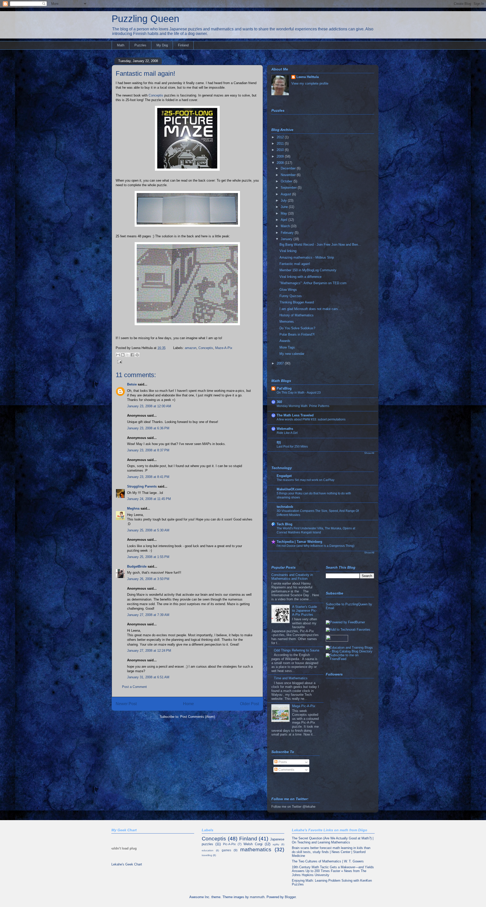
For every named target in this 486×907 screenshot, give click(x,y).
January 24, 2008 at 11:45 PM (149, 499)
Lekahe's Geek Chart (126, 864)
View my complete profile (309, 83)
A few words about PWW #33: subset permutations (311, 419)
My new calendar (291, 354)
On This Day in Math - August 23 (299, 392)
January (287, 239)
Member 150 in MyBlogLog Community (307, 270)
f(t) (279, 442)
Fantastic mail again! (145, 73)
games (226, 850)
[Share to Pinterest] (137, 354)
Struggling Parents (142, 486)
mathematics (255, 849)
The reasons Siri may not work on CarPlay (305, 480)
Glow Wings (288, 290)
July (284, 200)
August (286, 194)
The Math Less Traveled (295, 415)
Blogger (290, 897)
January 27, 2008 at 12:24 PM (149, 650)
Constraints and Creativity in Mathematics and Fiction (292, 577)
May (284, 213)
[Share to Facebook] (132, 354)
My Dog (162, 45)
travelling (207, 855)
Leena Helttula (307, 77)
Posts (282, 762)
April (284, 220)
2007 (281, 363)
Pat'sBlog (284, 388)
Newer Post (126, 704)
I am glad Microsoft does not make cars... (310, 309)
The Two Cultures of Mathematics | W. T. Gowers (328, 861)
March (286, 226)
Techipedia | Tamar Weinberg (299, 542)
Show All (369, 453)
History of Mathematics (296, 315)
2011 (281, 143)
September (289, 187)
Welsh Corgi (253, 844)
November (289, 175)
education (207, 850)
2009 (281, 156)
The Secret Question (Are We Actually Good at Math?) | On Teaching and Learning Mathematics (332, 840)
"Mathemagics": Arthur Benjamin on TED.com (313, 283)
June (285, 207)
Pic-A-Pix (229, 844)
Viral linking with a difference (300, 277)
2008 (281, 163)
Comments (285, 769)
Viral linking (287, 251)
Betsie (132, 384)
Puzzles (140, 45)
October (287, 181)
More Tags (287, 347)
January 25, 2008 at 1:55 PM (148, 557)
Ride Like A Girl (287, 433)
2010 (281, 150)
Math (120, 45)
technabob (285, 507)
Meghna (133, 508)
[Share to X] (127, 354)
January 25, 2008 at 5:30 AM (148, 530)
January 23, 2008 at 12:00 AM (149, 406)
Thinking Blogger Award (296, 302)
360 (279, 402)
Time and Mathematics (291, 678)
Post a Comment (134, 687)
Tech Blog (284, 524)
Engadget (284, 476)
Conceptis (156, 95)
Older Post (249, 704)
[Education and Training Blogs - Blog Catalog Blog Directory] (350, 651)
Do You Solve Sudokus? (297, 328)
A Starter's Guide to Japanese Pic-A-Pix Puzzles (304, 610)
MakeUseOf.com (289, 489)
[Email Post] (119, 361)
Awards (284, 341)
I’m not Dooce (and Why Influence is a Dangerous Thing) (315, 546)
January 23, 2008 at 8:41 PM (148, 477)
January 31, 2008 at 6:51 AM (148, 677)
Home (188, 704)
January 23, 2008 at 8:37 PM (148, 450)
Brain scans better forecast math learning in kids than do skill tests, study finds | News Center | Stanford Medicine (331, 852)
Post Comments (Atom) (197, 717)
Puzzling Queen (145, 18)
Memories (286, 321)
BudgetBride (137, 566)
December (289, 168)
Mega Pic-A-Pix (303, 706)
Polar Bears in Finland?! (297, 334)
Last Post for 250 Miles (292, 446)
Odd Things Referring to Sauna (296, 650)
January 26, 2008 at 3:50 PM (148, 579)
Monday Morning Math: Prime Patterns (303, 406)
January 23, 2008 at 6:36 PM (148, 428)
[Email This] (117, 354)
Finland (183, 45)
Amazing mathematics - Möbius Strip (306, 257)
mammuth (257, 897)
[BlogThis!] (122, 354)
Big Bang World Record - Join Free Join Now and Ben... (320, 244)
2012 (281, 137)
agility (276, 844)
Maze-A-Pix (223, 348)
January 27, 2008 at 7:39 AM (148, 615)
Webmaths (285, 429)
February (288, 233)
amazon (190, 348)
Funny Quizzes (290, 296)
